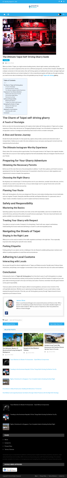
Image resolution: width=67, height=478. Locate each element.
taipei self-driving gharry (16, 320)
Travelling (6, 60)
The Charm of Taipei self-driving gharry (13, 85)
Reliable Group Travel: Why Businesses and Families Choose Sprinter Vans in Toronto (54, 347)
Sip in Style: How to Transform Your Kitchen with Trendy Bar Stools (57, 324)
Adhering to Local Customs (10, 109)
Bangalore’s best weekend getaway (31, 349)
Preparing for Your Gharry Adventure (12, 92)
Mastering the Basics (10, 100)
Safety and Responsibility (10, 99)
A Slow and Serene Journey (11, 88)
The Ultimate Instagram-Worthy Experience (15, 90)
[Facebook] (6, 313)
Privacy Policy (8, 446)
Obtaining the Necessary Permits (13, 93)
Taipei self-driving (48, 75)
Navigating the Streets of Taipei (11, 104)
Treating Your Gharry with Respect (13, 102)
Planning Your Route (10, 97)
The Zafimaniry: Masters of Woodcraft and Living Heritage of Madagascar (12, 350)
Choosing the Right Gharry (11, 95)
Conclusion (6, 113)
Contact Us (8, 443)
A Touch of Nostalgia (10, 86)
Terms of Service (9, 449)
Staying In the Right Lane (11, 105)
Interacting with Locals (10, 111)
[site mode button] (59, 14)
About (6, 439)
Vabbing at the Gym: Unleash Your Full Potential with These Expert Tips (11, 324)
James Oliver (10, 63)
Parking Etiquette (9, 107)
